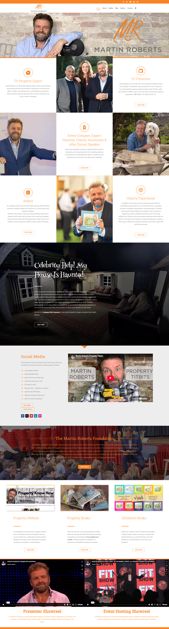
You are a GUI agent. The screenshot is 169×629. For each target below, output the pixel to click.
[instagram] (40, 416)
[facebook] (22, 416)
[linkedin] (35, 416)
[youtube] (31, 416)
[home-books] (84, 486)
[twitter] (27, 416)
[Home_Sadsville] (138, 486)
